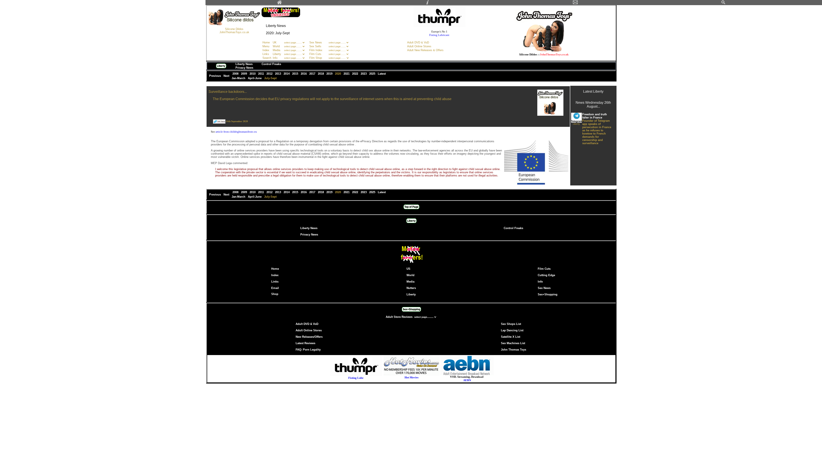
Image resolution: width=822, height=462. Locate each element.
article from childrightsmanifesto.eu (236, 131)
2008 (236, 73)
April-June (255, 78)
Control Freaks (271, 64)
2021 (347, 73)
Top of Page (411, 206)
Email (275, 288)
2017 (312, 73)
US (408, 268)
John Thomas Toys (513, 349)
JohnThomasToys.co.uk (234, 32)
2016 (304, 73)
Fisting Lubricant (439, 35)
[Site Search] (723, 3)
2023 (364, 73)
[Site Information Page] (427, 3)
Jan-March (239, 78)
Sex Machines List (513, 343)
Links (265, 54)
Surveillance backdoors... (227, 91)
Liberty (277, 54)
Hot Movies (411, 377)
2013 (278, 73)
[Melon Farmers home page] (411, 262)
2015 (295, 73)
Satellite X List (510, 336)
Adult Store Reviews (399, 316)
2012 (270, 73)
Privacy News (244, 67)
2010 (253, 73)
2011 (261, 73)
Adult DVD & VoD (418, 42)
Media (276, 50)
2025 (372, 73)
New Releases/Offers (309, 336)
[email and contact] (575, 3)
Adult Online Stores (419, 46)
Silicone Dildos (234, 29)
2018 (321, 73)
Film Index (315, 50)
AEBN (467, 380)
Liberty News (244, 64)
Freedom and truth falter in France (594, 116)
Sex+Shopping (547, 294)
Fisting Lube (355, 377)
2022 (355, 73)
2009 (244, 73)
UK (275, 42)
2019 (330, 73)
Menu (265, 46)
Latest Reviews (305, 343)
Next (226, 75)
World (277, 46)
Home (266, 42)
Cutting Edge (546, 275)
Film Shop (315, 57)
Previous (215, 75)
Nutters (411, 288)
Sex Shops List (511, 324)
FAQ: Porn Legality (308, 349)
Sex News (315, 42)
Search (266, 57)
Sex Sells (315, 46)
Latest (382, 73)
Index (265, 50)
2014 (287, 73)
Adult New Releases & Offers (425, 50)
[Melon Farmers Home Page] (279, 3)
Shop (274, 294)
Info (275, 57)
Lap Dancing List (512, 330)
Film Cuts (315, 54)
